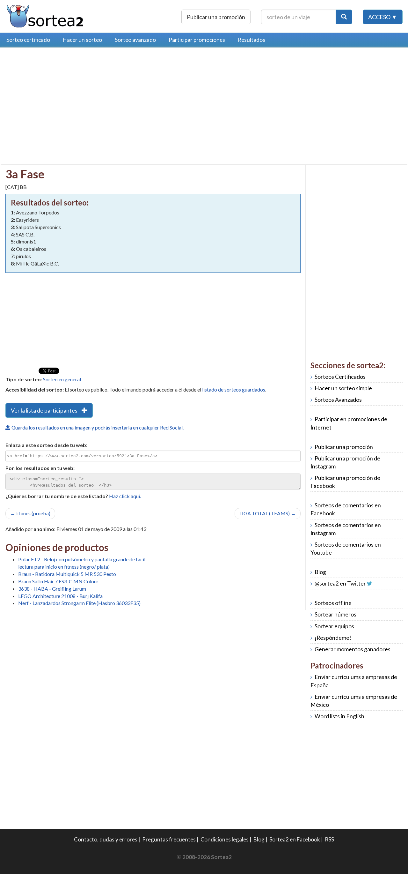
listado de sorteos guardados (233, 389)
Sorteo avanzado (135, 39)
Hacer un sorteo (82, 39)
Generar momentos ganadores (352, 649)
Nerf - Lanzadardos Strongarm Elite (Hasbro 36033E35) (79, 603)
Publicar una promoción (216, 16)
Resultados (251, 39)
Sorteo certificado (28, 39)
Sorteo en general (62, 379)
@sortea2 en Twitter (340, 583)
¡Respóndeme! (333, 637)
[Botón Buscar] (344, 17)
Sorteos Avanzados (338, 399)
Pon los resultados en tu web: (40, 468)
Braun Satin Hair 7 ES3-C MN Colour (58, 581)
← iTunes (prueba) (30, 513)
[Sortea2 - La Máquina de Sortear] (45, 15)
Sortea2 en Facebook (294, 839)
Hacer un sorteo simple (343, 388)
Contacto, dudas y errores (105, 839)
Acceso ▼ (382, 16)
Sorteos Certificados (340, 376)
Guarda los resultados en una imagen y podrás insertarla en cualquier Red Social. (97, 427)
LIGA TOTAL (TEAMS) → (267, 513)
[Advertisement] (59, 97)
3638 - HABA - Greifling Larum (52, 589)
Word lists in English (339, 716)
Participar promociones (197, 39)
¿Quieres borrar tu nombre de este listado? (56, 496)
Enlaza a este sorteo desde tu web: (46, 445)
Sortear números (335, 614)
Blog (320, 572)
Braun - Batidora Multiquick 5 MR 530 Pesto (67, 574)
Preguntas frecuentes (169, 839)
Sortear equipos (334, 626)
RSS (329, 839)
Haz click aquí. (125, 496)
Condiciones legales (224, 839)
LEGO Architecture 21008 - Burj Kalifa (60, 596)
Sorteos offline (333, 603)
